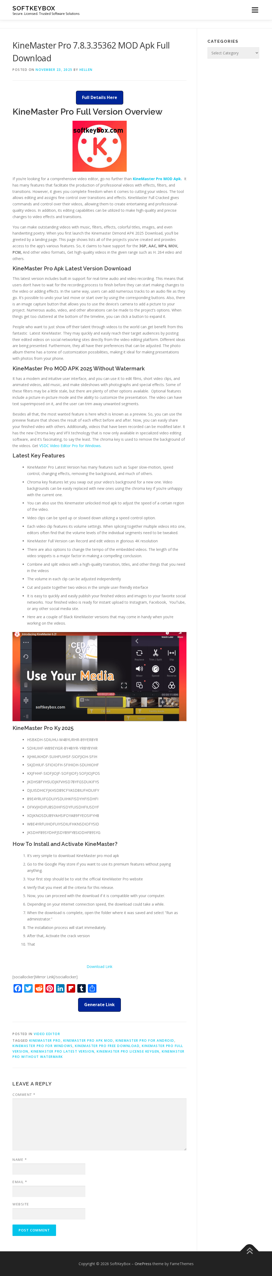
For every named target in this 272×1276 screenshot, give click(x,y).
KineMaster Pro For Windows (42, 1046)
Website (20, 1204)
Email (19, 1181)
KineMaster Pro (45, 1040)
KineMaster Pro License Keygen (128, 1051)
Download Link (99, 966)
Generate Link (99, 1004)
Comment (24, 1094)
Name (19, 1159)
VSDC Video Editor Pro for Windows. (70, 445)
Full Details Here (99, 97)
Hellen (86, 69)
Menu (255, 9)
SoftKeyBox (33, 8)
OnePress (143, 1263)
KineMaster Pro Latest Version (63, 1051)
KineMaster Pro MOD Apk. (157, 178)
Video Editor (47, 1034)
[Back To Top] (249, 1251)
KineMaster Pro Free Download (107, 1046)
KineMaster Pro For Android (145, 1040)
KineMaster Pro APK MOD (88, 1040)
